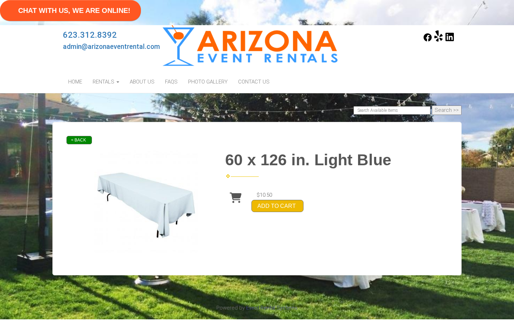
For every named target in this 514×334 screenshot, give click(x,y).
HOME (75, 82)
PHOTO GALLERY (208, 82)
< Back (78, 140)
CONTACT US (254, 82)
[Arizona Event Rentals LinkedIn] (449, 40)
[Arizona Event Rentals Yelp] (438, 40)
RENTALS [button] (104, 82)
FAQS (171, 82)
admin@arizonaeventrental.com (111, 47)
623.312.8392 (90, 35)
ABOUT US (142, 82)
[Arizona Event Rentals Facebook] (427, 40)
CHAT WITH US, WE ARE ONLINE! (74, 10)
